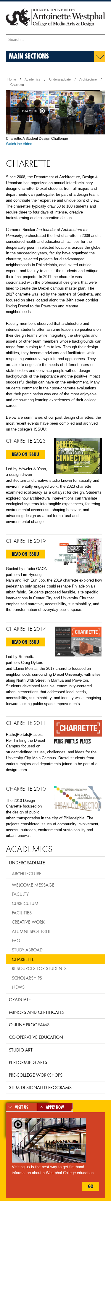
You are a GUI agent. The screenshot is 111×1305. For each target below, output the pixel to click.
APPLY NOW (55, 1107)
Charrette (23, 959)
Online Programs (29, 1025)
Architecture (88, 79)
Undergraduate (60, 79)
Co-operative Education (36, 1037)
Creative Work (28, 922)
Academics (33, 79)
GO (90, 1186)
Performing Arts (28, 1062)
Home (11, 79)
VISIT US (21, 1107)
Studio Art (21, 1050)
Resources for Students (39, 968)
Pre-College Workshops (35, 1075)
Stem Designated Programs (40, 1087)
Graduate (20, 999)
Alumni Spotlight (31, 931)
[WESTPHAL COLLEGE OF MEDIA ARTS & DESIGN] (55, 31)
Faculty (20, 894)
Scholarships (27, 978)
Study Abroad (27, 950)
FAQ (16, 940)
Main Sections (29, 56)
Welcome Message (33, 885)
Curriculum (25, 903)
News (18, 987)
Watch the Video (19, 144)
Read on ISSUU (25, 454)
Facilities (22, 913)
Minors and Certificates (37, 1012)
